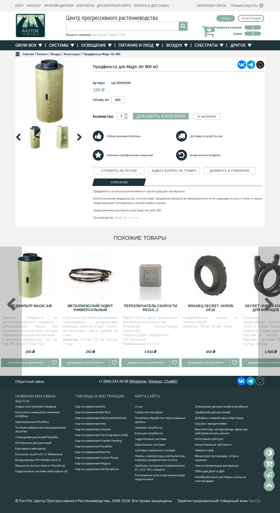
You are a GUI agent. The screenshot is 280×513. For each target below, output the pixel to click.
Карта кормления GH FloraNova (97, 469)
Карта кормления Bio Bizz (93, 412)
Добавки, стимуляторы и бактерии (219, 418)
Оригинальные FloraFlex (32, 422)
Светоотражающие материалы (217, 465)
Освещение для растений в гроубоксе (221, 406)
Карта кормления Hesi (90, 423)
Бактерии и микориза (30, 448)
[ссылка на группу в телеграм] (251, 67)
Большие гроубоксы (149, 433)
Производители (59, 5)
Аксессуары (72, 54)
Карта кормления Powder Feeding (98, 441)
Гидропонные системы (151, 439)
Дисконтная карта (114, 5)
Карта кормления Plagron (93, 463)
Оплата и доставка (151, 5)
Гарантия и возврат (149, 412)
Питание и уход (136, 45)
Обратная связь (211, 5)
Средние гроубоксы (149, 427)
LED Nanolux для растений (33, 443)
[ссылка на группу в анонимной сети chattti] (260, 67)
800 (118, 100)
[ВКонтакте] (242, 67)
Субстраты (206, 45)
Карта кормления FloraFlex (93, 446)
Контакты (85, 5)
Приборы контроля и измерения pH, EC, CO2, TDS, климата (160, 467)
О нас (139, 406)
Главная (28, 54)
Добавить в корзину (161, 116)
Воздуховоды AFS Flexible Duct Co (38, 460)
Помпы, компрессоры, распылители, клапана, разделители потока (160, 458)
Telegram (155, 381)
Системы (58, 45)
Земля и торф (204, 450)
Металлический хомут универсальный (90, 308)
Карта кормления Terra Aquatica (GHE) (101, 435)
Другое (238, 45)
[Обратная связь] (269, 474)
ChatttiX (170, 381)
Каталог (34, 5)
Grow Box (25, 45)
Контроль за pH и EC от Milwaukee (39, 454)
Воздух (174, 45)
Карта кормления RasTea (92, 452)
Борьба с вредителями (211, 423)
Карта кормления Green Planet (96, 458)
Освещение (93, 45)
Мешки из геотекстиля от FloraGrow (40, 465)
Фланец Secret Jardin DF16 (210, 308)
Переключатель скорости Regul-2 (150, 308)
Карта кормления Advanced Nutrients (101, 418)
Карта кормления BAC (90, 406)
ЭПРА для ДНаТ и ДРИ (209, 471)
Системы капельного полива (155, 450)
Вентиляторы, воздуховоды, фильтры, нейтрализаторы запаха (221, 431)
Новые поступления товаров (35, 406)
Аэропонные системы (150, 444)
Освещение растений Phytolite (36, 437)
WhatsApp (138, 381)
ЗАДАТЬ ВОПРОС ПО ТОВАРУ (174, 170)
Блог (19, 5)
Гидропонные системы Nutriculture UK (41, 471)
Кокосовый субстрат (209, 439)
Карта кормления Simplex (93, 429)
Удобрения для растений (212, 412)
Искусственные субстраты (213, 444)
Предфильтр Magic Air (30, 306)
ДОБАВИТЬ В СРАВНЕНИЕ (229, 170)
